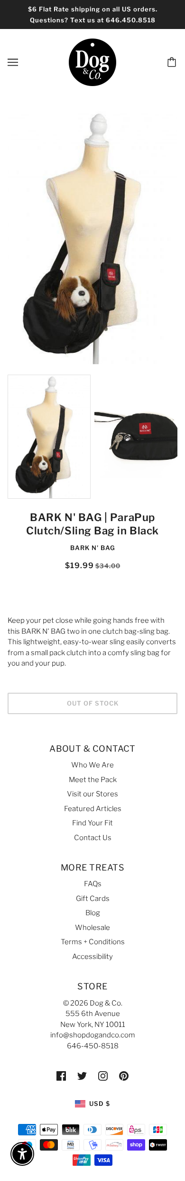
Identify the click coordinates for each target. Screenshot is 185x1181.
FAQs (93, 884)
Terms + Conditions (93, 942)
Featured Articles (92, 808)
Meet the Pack (93, 779)
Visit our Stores (92, 794)
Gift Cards (93, 898)
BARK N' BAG (92, 548)
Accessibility (92, 956)
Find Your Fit (92, 823)
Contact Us (92, 837)
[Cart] (173, 62)
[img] (61, 1076)
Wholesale (92, 927)
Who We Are (92, 765)
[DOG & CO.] (92, 62)
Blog (92, 913)
